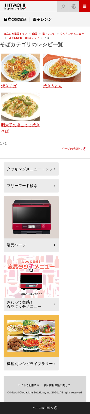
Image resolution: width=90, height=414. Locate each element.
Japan (73, 6)
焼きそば (9, 86)
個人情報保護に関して (57, 385)
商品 (34, 33)
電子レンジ (48, 33)
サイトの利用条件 (28, 385)
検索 (62, 6)
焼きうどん (52, 86)
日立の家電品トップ (15, 33)
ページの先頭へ (71, 148)
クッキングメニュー (72, 33)
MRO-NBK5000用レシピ (23, 38)
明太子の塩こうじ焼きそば (20, 128)
